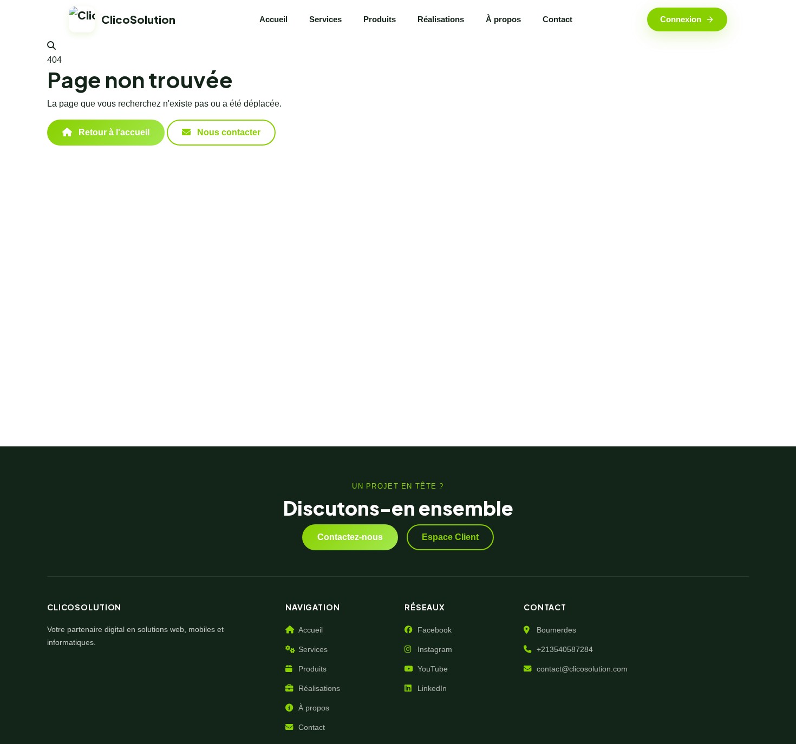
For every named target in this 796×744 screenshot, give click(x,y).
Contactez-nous (350, 537)
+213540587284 (565, 649)
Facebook (434, 630)
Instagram (434, 649)
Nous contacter (227, 132)
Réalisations (440, 19)
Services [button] (325, 19)
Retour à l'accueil (112, 132)
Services (313, 649)
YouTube (432, 668)
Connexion (680, 19)
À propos (503, 19)
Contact (557, 19)
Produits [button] (379, 19)
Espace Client (450, 537)
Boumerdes (556, 630)
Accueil (273, 19)
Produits (312, 668)
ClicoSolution (138, 19)
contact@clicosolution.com (582, 668)
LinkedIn (432, 688)
